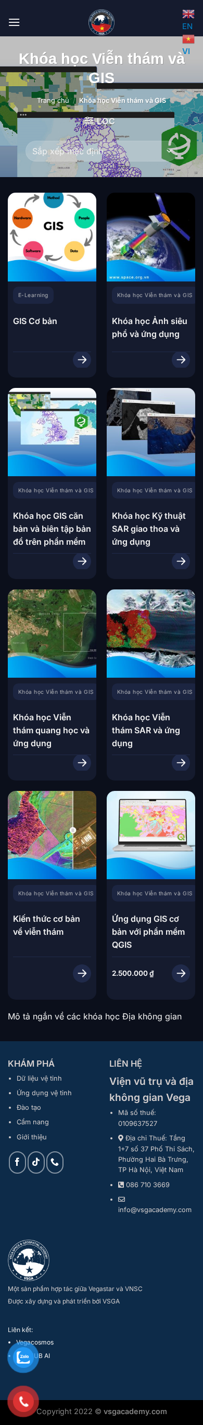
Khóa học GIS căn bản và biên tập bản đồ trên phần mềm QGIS (52, 535)
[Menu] (14, 22)
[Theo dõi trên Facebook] (17, 1162)
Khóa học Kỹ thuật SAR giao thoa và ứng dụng (149, 528)
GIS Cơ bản (35, 321)
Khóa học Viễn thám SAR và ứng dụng (146, 730)
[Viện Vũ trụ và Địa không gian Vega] (101, 22)
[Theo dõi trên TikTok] (36, 1162)
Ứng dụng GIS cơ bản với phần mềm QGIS (148, 931)
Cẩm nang (33, 1122)
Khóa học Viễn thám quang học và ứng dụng (51, 730)
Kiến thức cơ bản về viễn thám (46, 925)
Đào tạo (29, 1107)
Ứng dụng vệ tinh (44, 1093)
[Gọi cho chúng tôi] (55, 1162)
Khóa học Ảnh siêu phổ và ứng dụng (149, 327)
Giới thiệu (32, 1137)
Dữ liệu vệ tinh (39, 1078)
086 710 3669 (148, 1185)
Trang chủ (53, 100)
